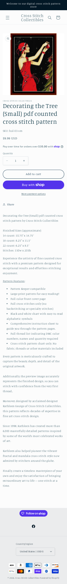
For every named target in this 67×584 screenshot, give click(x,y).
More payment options (33, 193)
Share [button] (10, 204)
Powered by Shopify (49, 578)
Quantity (8, 153)
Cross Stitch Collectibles (27, 578)
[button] (7, 17)
